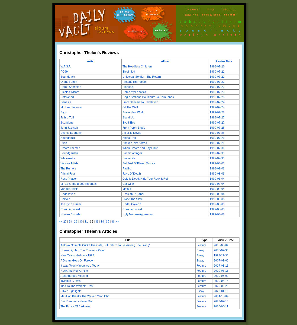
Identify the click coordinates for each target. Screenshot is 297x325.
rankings (191, 15)
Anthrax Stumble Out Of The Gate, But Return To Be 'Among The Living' (105, 245)
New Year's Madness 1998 (77, 255)
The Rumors (68, 168)
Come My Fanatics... (135, 92)
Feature (201, 245)
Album (165, 61)
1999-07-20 (217, 66)
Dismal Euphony (71, 132)
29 (75, 221)
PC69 (64, 71)
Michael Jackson (71, 107)
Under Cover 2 (132, 204)
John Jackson (69, 127)
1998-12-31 (221, 255)
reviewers (191, 10)
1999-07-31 (217, 153)
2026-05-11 (221, 306)
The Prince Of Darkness (75, 306)
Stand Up (128, 117)
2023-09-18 (221, 301)
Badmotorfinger (132, 153)
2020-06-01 (221, 275)
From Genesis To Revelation (140, 102)
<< (61, 221)
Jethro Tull (67, 117)
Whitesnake (68, 158)
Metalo (127, 189)
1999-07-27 (217, 117)
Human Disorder (71, 214)
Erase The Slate (133, 199)
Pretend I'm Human (135, 81)
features (160, 31)
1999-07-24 (217, 102)
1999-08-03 (217, 163)
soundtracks (212, 31)
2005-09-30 (221, 250)
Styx (63, 112)
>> (117, 221)
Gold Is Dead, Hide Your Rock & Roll (145, 178)
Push (64, 143)
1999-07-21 (217, 71)
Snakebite (129, 158)
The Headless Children (137, 66)
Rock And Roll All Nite (74, 270)
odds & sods (211, 15)
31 (86, 221)
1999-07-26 (217, 112)
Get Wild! (128, 183)
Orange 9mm (69, 81)
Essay (200, 250)
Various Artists (69, 163)
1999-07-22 (217, 81)
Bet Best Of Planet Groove (139, 163)
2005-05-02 (221, 245)
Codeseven (68, 194)
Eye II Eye (129, 122)
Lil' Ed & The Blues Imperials (79, 183)
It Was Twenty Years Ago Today (80, 265)
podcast (230, 15)
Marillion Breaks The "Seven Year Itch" (85, 296)
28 (70, 221)
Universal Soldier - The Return (142, 76)
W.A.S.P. (66, 66)
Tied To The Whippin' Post (77, 286)
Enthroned (67, 97)
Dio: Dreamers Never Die (76, 301)
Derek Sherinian (71, 87)
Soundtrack (68, 76)
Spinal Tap (129, 138)
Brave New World (134, 112)
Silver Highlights (71, 291)
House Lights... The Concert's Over (82, 250)
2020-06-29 (221, 286)
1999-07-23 (217, 92)
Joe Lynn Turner (71, 204)
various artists (211, 36)
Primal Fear (68, 173)
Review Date (224, 61)
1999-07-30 (217, 148)
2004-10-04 (221, 296)
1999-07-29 (217, 138)
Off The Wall (130, 107)
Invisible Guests (71, 281)
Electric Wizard (70, 92)
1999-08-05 (217, 199)
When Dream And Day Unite (140, 148)
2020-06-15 (221, 281)
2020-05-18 (221, 270)
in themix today (125, 14)
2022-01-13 (221, 291)
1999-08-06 (217, 214)
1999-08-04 (217, 178)
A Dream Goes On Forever (77, 260)
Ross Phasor (69, 178)
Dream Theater (70, 148)
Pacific (127, 168)
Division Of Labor (133, 194)
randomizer (136, 32)
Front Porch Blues (134, 127)
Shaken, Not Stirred (135, 143)
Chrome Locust (70, 209)
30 (81, 221)
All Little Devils (132, 132)
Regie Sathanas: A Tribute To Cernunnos (148, 97)
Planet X (128, 87)
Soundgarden (69, 153)
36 (113, 221)
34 (102, 221)
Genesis (66, 102)
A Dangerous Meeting (74, 275)
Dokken (65, 199)
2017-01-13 (221, 265)
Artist (90, 61)
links (211, 10)
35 (107, 221)
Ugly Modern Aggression (138, 214)
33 (97, 221)
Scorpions (67, 122)
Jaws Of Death (132, 173)
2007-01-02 (221, 260)
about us (229, 10)
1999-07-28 (217, 127)
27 (65, 221)
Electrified (129, 71)
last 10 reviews (152, 13)
